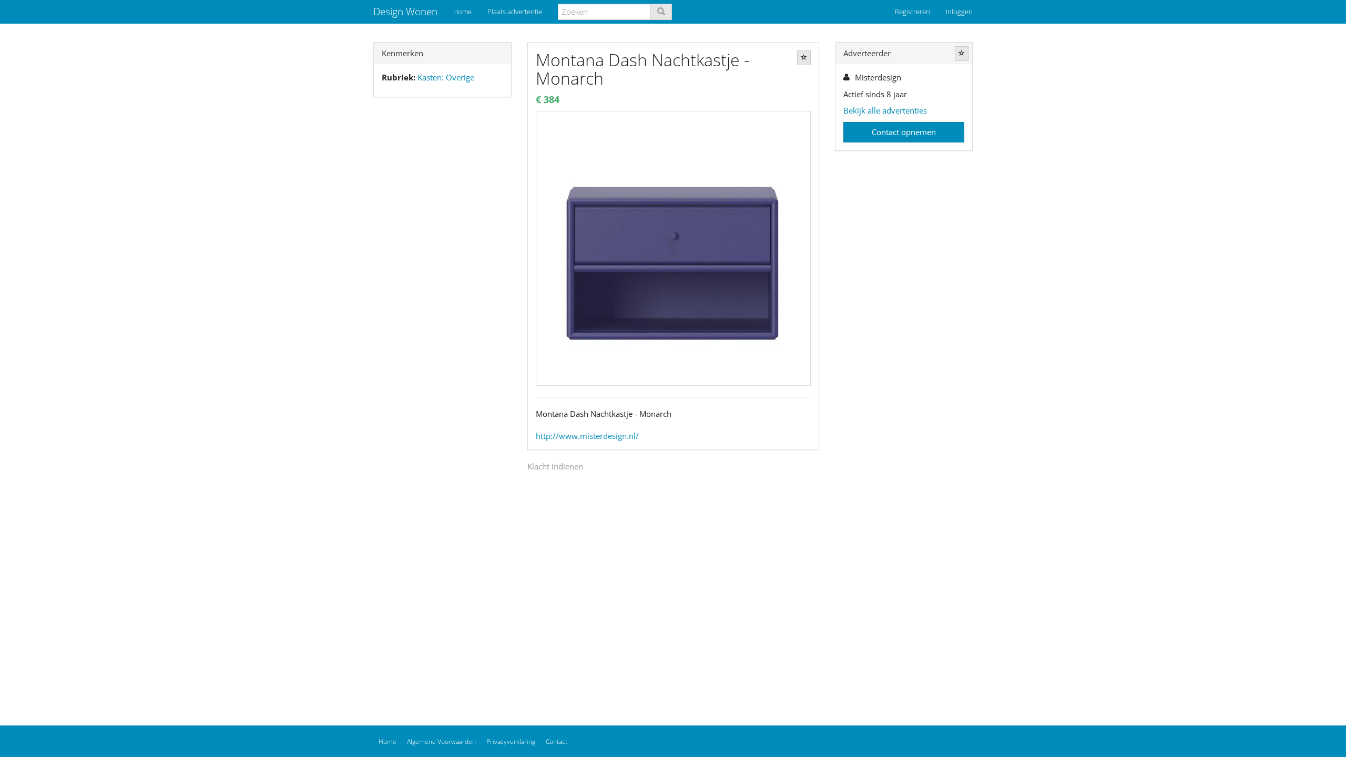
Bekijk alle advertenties (885, 110)
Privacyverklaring (510, 741)
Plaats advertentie (514, 11)
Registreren (912, 11)
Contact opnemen (904, 132)
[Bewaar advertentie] (804, 57)
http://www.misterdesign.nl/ (587, 436)
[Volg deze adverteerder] (961, 53)
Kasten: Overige (445, 77)
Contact (556, 741)
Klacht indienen (555, 466)
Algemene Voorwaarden (441, 741)
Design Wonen (405, 11)
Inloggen (959, 11)
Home (462, 11)
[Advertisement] (442, 270)
